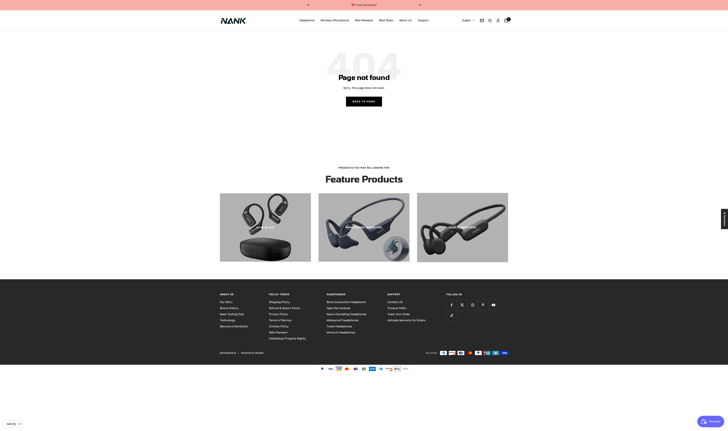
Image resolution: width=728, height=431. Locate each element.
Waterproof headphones (343, 320)
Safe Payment (278, 332)
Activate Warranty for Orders (407, 320)
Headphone (307, 20)
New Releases (364, 20)
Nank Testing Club (232, 314)
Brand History (229, 308)
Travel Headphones (339, 326)
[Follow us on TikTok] (451, 315)
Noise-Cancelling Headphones (347, 314)
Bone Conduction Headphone (346, 302)
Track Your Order (399, 314)
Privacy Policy (278, 314)
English (466, 20)
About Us (405, 20)
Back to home (364, 101)
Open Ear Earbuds (338, 308)
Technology (227, 320)
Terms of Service (280, 320)
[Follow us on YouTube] (493, 305)
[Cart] (506, 20)
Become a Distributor (234, 326)
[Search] (490, 20)
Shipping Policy (279, 302)
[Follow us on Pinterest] (483, 305)
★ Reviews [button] (724, 219)
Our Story (226, 302)
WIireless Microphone (335, 20)
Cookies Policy (279, 326)
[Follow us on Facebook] (451, 305)
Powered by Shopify (252, 352)
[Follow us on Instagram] (472, 305)
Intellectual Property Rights (287, 338)
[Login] (498, 20)
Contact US (395, 302)
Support (423, 20)
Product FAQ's (397, 308)
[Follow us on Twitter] (462, 305)
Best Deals (386, 20)
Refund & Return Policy (284, 308)
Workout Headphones (341, 332)
